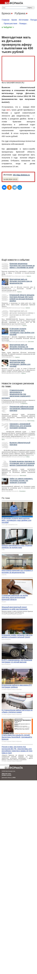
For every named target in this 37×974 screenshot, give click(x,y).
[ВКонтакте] (4, 187)
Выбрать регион (6, 775)
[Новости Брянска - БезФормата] (12, 2)
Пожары (22, 23)
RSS (14, 777)
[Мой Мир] (19, 187)
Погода (33, 20)
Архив (14, 20)
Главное (5, 20)
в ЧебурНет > (8, 27)
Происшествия (10, 23)
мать (8, 110)
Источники (23, 20)
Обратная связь (6, 773)
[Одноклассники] (9, 187)
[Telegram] (14, 187)
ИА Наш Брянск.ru (21, 175)
